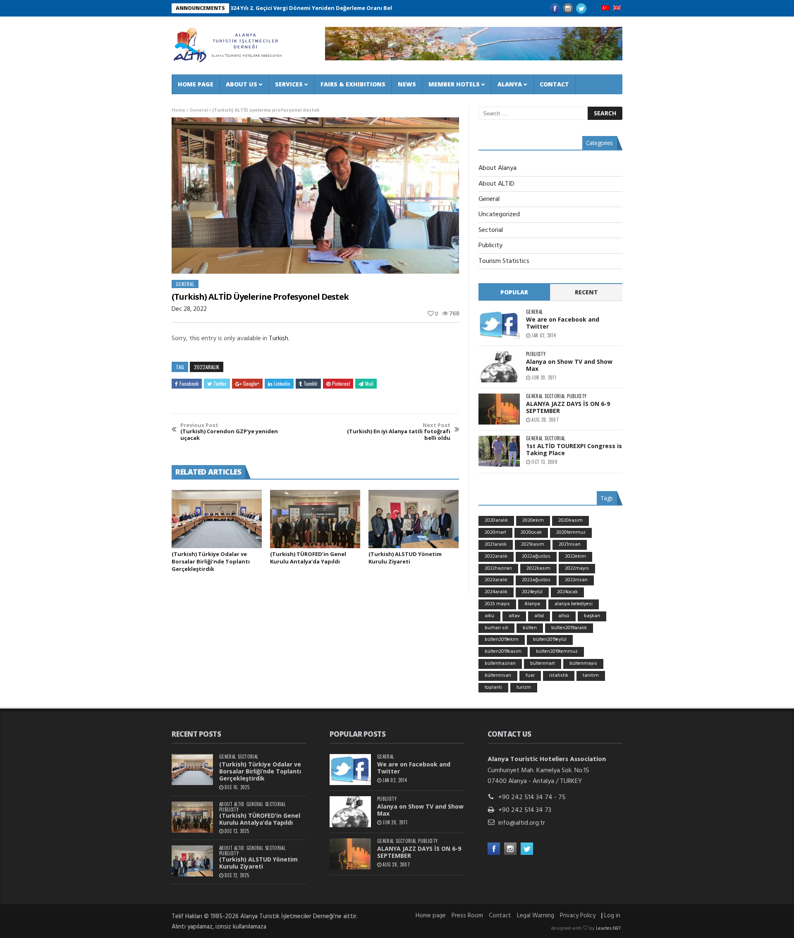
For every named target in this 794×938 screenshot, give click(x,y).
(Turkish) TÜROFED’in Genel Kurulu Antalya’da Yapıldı (308, 557)
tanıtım (591, 675)
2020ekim (533, 520)
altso (563, 616)
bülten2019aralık (569, 628)
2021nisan (570, 544)
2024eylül (532, 592)
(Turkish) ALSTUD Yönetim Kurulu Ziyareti (405, 557)
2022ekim (575, 556)
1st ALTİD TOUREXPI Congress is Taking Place (574, 449)
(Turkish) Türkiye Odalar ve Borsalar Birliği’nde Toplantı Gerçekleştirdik (211, 561)
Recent (586, 292)
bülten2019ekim (502, 639)
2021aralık (496, 544)
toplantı (493, 687)
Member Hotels (454, 84)
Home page (195, 84)
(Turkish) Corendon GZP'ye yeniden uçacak (229, 432)
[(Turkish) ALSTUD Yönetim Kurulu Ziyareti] (413, 519)
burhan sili (496, 628)
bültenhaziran (500, 663)
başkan (592, 616)
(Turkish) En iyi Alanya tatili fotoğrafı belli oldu (398, 432)
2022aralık (206, 366)
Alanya (509, 84)
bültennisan (498, 675)
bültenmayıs (583, 663)
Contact (554, 84)
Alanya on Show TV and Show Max (569, 365)
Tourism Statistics (503, 261)
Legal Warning (535, 916)
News (407, 84)
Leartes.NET (608, 928)
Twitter (220, 383)
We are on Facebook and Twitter (562, 322)
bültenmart (542, 663)
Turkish (278, 338)
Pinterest (341, 383)
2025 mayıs (497, 604)
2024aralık (496, 592)
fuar (530, 675)
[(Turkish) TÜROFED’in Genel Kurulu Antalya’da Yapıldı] (315, 519)
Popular (514, 292)
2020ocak (531, 532)
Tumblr (311, 383)
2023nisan (576, 580)
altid (539, 616)
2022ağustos (536, 556)
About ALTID (496, 184)
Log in (612, 916)
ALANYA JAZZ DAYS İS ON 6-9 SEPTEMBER (568, 407)
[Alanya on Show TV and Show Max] (499, 366)
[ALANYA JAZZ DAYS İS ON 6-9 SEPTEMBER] (499, 409)
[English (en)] (617, 8)
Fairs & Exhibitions (352, 84)
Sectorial (490, 230)
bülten (530, 628)
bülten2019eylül (550, 639)
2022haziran (498, 568)
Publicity (490, 245)
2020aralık (496, 520)
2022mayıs (577, 568)
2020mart (495, 532)
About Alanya (497, 168)
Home (178, 110)
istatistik (558, 675)
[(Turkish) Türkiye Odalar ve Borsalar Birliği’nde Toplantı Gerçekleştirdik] (217, 519)
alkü (489, 616)
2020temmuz (571, 532)
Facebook (188, 383)
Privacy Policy (578, 916)
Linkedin (282, 383)
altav (514, 616)
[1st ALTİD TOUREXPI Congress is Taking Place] (499, 451)
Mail (369, 383)
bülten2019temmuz (557, 651)
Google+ (251, 383)
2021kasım (532, 544)
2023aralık (496, 580)
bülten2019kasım (503, 651)
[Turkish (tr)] (605, 8)
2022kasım (538, 568)
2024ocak (567, 592)
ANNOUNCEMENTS (200, 8)
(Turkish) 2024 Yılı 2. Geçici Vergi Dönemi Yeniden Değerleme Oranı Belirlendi (279, 8)
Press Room (467, 916)
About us (241, 84)
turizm (524, 687)
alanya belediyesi (574, 604)
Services (289, 84)
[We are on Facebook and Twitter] (499, 324)
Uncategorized (499, 214)
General (198, 110)
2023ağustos (536, 580)
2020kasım (570, 520)
